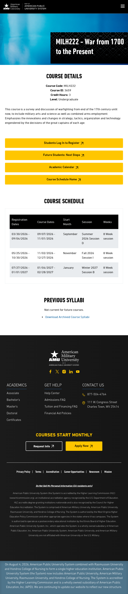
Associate (13, 393)
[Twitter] (57, 371)
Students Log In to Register (62, 143)
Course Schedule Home (62, 179)
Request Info (42, 446)
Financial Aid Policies (57, 413)
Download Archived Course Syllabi (67, 317)
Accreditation (52, 471)
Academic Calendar (61, 167)
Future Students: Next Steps (61, 155)
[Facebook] (50, 371)
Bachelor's (13, 400)
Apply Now (82, 446)
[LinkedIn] (71, 371)
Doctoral (12, 413)
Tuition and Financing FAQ (60, 406)
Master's (12, 406)
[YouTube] (78, 371)
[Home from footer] (64, 357)
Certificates (14, 420)
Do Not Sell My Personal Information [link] (64, 485)
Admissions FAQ (54, 400)
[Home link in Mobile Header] (24, 6)
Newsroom (94, 471)
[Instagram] (64, 371)
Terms (38, 471)
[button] (123, 7)
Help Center (52, 393)
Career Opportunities (74, 471)
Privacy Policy (23, 471)
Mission (108, 471)
